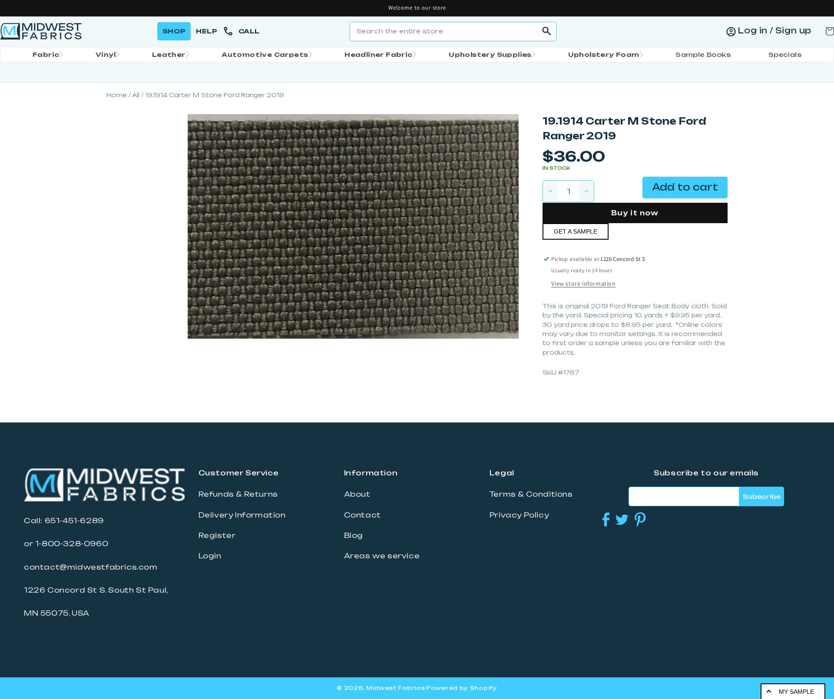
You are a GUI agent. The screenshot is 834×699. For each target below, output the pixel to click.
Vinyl (106, 54)
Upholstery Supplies (490, 54)
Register (217, 535)
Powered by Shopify (461, 688)
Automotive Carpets (265, 54)
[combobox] (453, 31)
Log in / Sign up (774, 30)
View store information (583, 283)
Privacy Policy (519, 515)
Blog (353, 535)
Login (210, 555)
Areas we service (382, 555)
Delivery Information (242, 515)
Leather (168, 54)
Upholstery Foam (603, 54)
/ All (134, 95)
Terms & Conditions (531, 494)
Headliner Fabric (378, 54)
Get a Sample (575, 231)
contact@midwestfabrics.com (91, 567)
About (357, 494)
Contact (362, 515)
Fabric (46, 54)
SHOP (173, 31)
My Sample (796, 691)
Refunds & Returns (238, 494)
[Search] (546, 31)
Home (116, 95)
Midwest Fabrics (395, 688)
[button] (45, 54)
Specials (784, 54)
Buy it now (635, 213)
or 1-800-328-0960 (66, 543)
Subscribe (762, 496)
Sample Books (703, 54)
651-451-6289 (74, 520)
